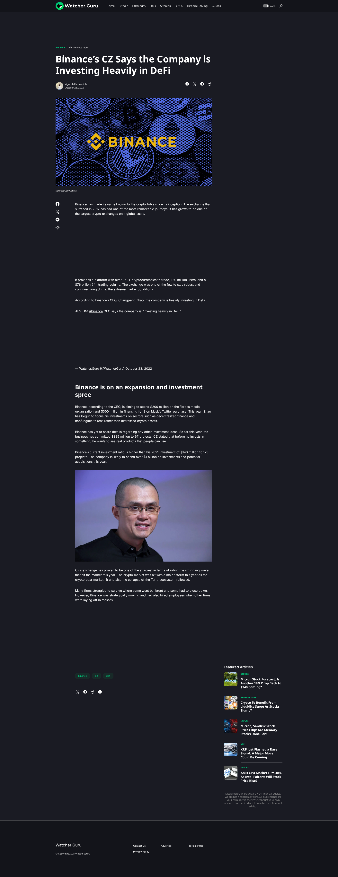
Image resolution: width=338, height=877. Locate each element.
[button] (268, 6)
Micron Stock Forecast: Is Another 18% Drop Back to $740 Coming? (261, 683)
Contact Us (139, 845)
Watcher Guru (69, 845)
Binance (60, 47)
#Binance (96, 311)
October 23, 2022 (138, 368)
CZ (96, 675)
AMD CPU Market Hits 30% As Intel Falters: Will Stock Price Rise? (261, 777)
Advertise (166, 845)
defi (108, 675)
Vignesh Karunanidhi (76, 84)
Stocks (245, 673)
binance (82, 675)
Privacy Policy (141, 851)
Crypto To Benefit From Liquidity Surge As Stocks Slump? (260, 706)
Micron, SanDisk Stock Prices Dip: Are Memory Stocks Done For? (259, 730)
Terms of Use (196, 845)
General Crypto (250, 697)
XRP (243, 744)
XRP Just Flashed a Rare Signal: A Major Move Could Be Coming (259, 753)
